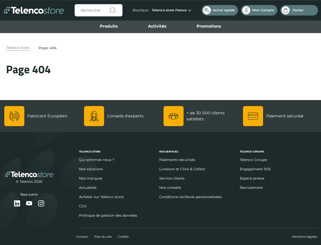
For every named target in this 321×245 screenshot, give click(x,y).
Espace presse (252, 178)
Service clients (172, 178)
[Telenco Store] (33, 10)
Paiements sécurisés (177, 159)
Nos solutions (91, 169)
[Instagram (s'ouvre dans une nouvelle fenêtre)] (41, 203)
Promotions (209, 26)
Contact (82, 236)
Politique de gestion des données (108, 215)
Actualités (88, 187)
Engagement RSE (255, 169)
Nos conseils (170, 187)
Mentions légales (304, 236)
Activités (157, 26)
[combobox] (98, 10)
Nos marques (90, 178)
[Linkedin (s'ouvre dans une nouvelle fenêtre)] (17, 203)
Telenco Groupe (253, 159)
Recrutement (251, 187)
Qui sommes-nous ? (96, 159)
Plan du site (103, 236)
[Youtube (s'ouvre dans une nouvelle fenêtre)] (29, 203)
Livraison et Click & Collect (182, 169)
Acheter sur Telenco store (101, 197)
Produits (109, 26)
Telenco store (17, 47)
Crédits (123, 236)
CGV (83, 206)
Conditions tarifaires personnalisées (190, 197)
